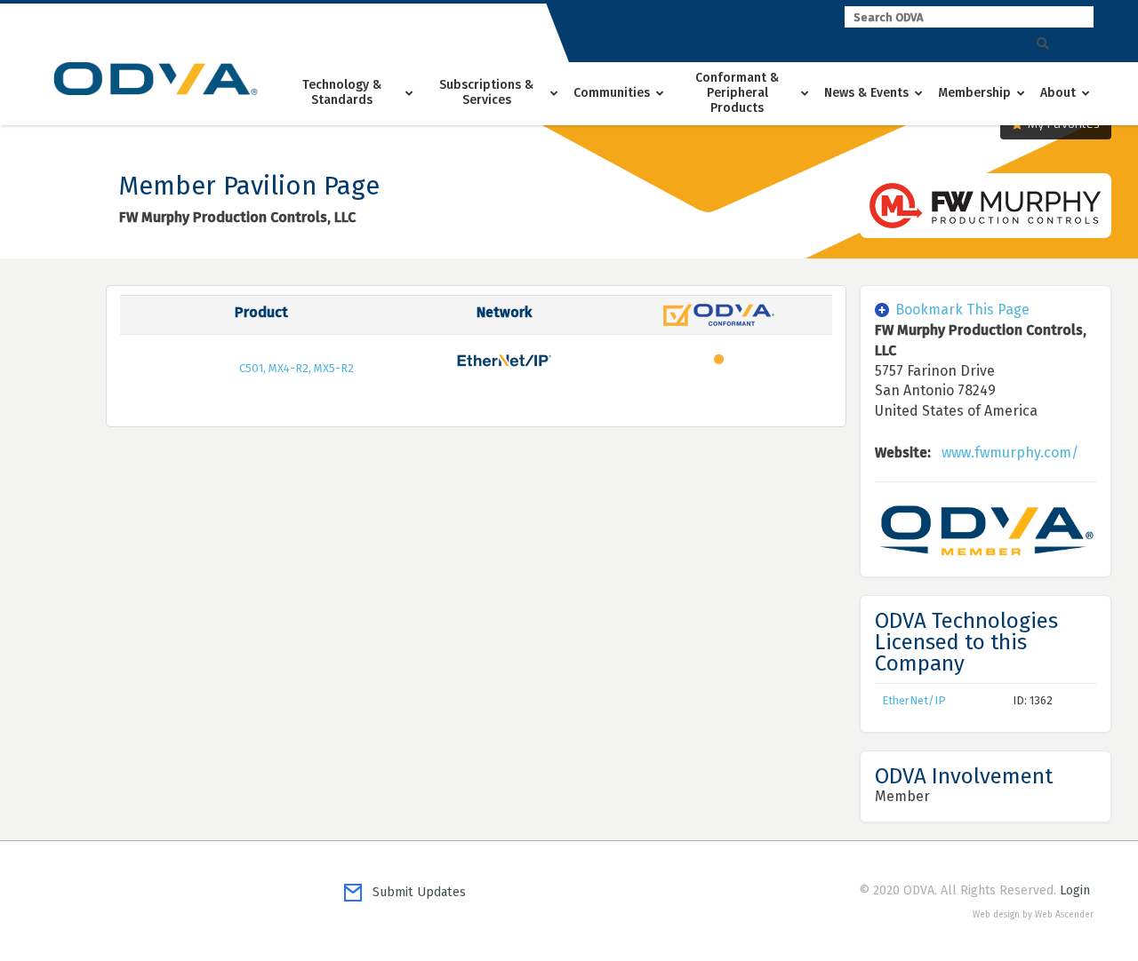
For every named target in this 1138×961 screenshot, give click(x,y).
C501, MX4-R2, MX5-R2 (296, 368)
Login (1075, 890)
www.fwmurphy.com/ (1010, 452)
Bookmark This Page (962, 309)
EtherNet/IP (914, 700)
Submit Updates (414, 892)
